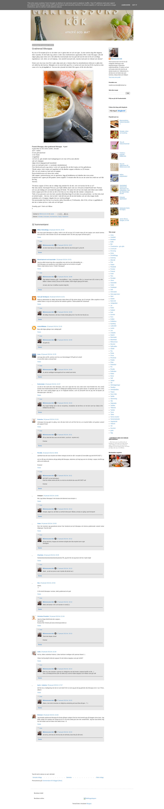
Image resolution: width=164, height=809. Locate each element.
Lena (38, 354)
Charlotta (40, 555)
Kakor (112, 308)
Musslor (112, 344)
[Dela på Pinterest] (67, 214)
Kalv (111, 312)
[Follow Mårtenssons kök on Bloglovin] (117, 112)
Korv (111, 317)
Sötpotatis (113, 403)
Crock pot (113, 248)
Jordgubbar (113, 303)
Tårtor (112, 414)
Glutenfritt (113, 283)
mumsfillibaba (41, 326)
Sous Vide (113, 394)
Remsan (40, 715)
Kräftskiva (113, 321)
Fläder (112, 264)
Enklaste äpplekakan (123, 198)
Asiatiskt (112, 237)
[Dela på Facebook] (65, 214)
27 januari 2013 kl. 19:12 (64, 509)
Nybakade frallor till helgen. (125, 208)
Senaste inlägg (37, 777)
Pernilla (39, 453)
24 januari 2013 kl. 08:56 (50, 453)
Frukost (112, 271)
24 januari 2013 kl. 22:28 (48, 652)
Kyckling (113, 323)
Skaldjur (112, 387)
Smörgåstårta (114, 389)
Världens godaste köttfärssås (123, 154)
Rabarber (113, 364)
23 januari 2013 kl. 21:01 (57, 297)
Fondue (112, 269)
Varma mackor (114, 417)
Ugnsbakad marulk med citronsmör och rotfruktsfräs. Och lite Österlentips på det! (125, 189)
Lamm (112, 328)
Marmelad (113, 339)
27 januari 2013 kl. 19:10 (64, 403)
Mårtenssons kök (48, 245)
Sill (111, 383)
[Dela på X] (63, 214)
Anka (112, 235)
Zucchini (113, 428)
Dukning (113, 258)
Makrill (112, 335)
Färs (111, 276)
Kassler (112, 314)
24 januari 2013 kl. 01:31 (51, 419)
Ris (111, 367)
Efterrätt (112, 260)
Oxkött (112, 348)
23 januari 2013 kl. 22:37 (52, 384)
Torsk (112, 412)
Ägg (111, 433)
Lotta (39, 652)
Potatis (112, 360)
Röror (112, 376)
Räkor (112, 373)
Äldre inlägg (100, 777)
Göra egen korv (115, 294)
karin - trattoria (42, 685)
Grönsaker (46, 216)
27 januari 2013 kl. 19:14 (64, 669)
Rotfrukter (113, 371)
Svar (40, 241)
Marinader (113, 337)
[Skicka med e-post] (59, 214)
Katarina (40, 419)
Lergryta (112, 332)
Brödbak (113, 239)
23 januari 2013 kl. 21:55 (48, 354)
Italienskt (113, 301)
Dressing (113, 251)
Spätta (112, 396)
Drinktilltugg (114, 255)
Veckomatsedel (115, 419)
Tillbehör (113, 408)
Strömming (113, 398)
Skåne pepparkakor (123, 175)
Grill (111, 289)
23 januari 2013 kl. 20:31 (64, 259)
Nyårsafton (113, 346)
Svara (39, 237)
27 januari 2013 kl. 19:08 (64, 277)
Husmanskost (53, 216)
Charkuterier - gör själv (117, 246)
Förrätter (40, 216)
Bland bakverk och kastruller (46, 259)
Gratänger (113, 287)
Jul (111, 305)
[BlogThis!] (61, 214)
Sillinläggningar (115, 385)
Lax (111, 330)
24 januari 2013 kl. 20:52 (47, 583)
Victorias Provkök (43, 616)
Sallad (112, 380)
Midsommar (114, 342)
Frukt (111, 273)
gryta (111, 430)
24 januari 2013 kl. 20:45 (51, 555)
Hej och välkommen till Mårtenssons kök (125, 165)
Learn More (125, 5)
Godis (112, 285)
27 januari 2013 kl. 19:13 (64, 568)
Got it (134, 5)
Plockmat (113, 358)
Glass (112, 280)
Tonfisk (112, 410)
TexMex (112, 405)
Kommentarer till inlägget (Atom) (52, 780)
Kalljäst (112, 310)
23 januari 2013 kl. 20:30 (56, 230)
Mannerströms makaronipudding (125, 122)
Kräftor (112, 319)
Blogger (89, 803)
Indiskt (112, 299)
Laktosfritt (113, 326)
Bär (111, 244)
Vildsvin (112, 423)
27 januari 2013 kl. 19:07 (64, 245)
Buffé (112, 242)
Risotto (112, 369)
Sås (111, 401)
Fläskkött (113, 267)
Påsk (111, 362)
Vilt (111, 426)
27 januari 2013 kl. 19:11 (64, 434)
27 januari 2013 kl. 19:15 (64, 700)
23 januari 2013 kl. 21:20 (54, 326)
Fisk (111, 262)
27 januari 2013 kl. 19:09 (64, 312)
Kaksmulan (41, 384)
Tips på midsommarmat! (124, 142)
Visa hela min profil (114, 77)
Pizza (112, 355)
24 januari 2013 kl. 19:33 (48, 523)
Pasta (112, 353)
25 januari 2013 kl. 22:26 (50, 715)
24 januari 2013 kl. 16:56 (50, 495)
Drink (112, 253)
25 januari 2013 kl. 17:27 (55, 685)
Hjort (111, 296)
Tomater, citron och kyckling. (124, 132)
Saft (111, 378)
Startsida (69, 777)
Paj (111, 351)
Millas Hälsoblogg (43, 230)
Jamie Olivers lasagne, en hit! (124, 219)
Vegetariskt (65, 216)
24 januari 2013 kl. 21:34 (56, 616)
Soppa (60, 216)
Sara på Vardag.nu (43, 297)
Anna (39, 523)
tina (38, 583)
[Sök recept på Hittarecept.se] (90, 798)
